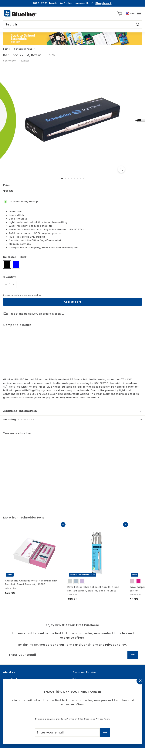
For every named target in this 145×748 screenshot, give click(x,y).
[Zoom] (121, 169)
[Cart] (119, 13)
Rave (52, 247)
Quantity (9, 277)
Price (6, 185)
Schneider (9, 60)
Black (7, 264)
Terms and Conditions (79, 719)
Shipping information (18, 419)
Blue (16, 264)
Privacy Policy (103, 719)
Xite (64, 247)
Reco (45, 247)
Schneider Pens (23, 49)
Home (6, 49)
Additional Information (20, 411)
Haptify (35, 247)
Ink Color (14, 257)
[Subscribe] (105, 732)
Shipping (8, 295)
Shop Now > (103, 3)
